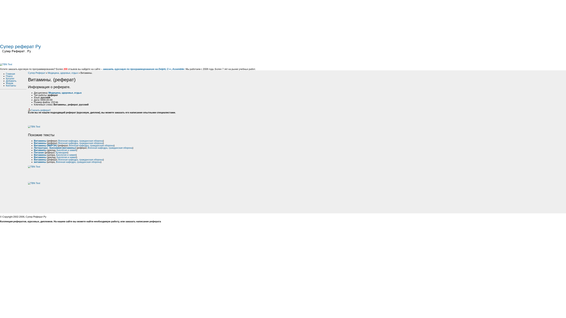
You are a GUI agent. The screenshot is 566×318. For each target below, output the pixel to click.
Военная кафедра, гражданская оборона (80, 141)
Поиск (9, 76)
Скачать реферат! (40, 110)
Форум (9, 83)
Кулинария (62, 152)
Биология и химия (66, 150)
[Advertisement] (88, 20)
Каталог (10, 78)
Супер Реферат (36, 73)
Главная (10, 74)
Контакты (11, 85)
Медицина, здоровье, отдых (63, 73)
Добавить (11, 81)
